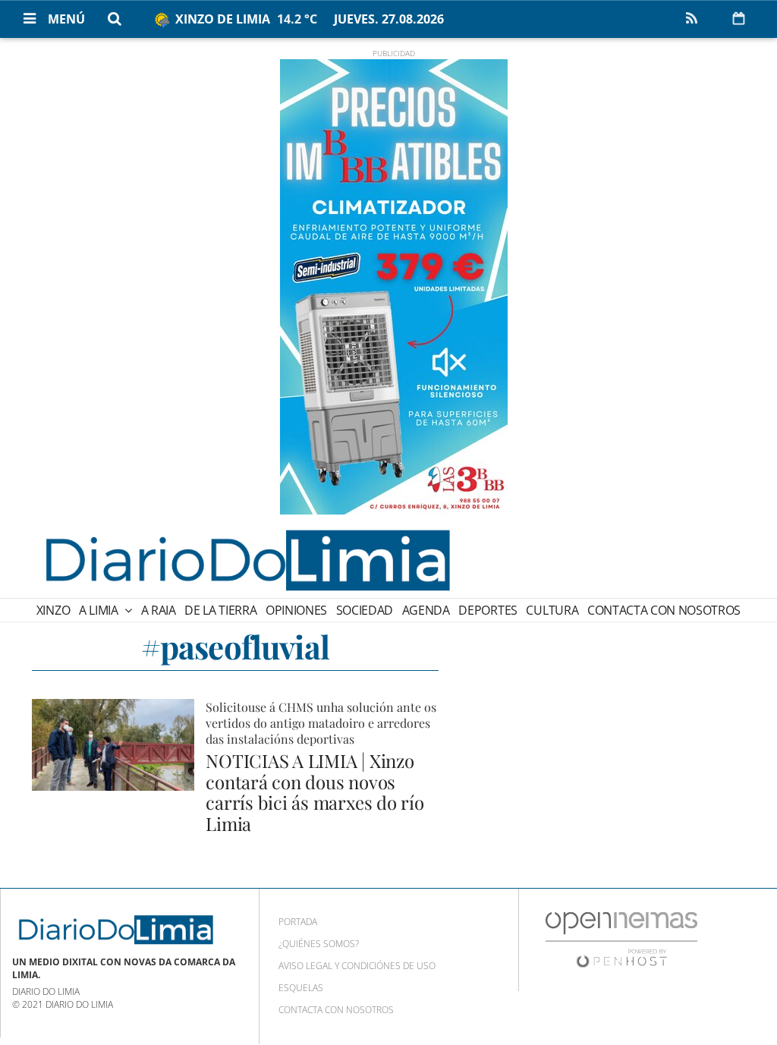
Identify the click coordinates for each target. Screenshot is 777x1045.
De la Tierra (220, 610)
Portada (297, 921)
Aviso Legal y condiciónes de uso (357, 965)
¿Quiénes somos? (318, 943)
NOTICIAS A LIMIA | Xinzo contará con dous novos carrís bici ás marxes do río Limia (314, 792)
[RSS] (691, 19)
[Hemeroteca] (738, 18)
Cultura (552, 610)
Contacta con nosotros (664, 610)
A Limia (100, 610)
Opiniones (296, 610)
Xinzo (53, 610)
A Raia (158, 610)
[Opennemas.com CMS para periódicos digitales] (621, 939)
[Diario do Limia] (246, 560)
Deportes (487, 610)
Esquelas (300, 987)
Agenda (426, 610)
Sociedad (364, 610)
